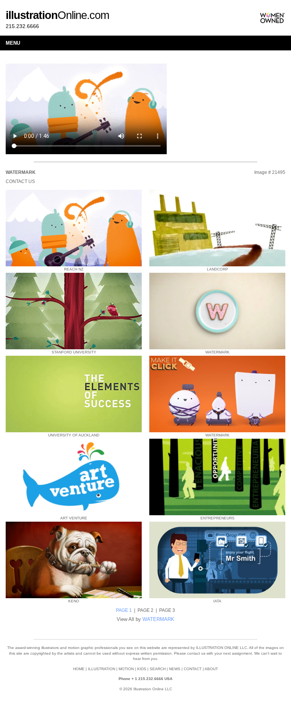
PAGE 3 (167, 610)
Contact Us (20, 181)
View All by (145, 619)
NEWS (174, 669)
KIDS (141, 669)
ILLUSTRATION (101, 669)
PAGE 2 (145, 610)
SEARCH (158, 669)
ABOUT (211, 669)
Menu (13, 43)
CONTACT (193, 669)
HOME (78, 669)
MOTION (126, 669)
